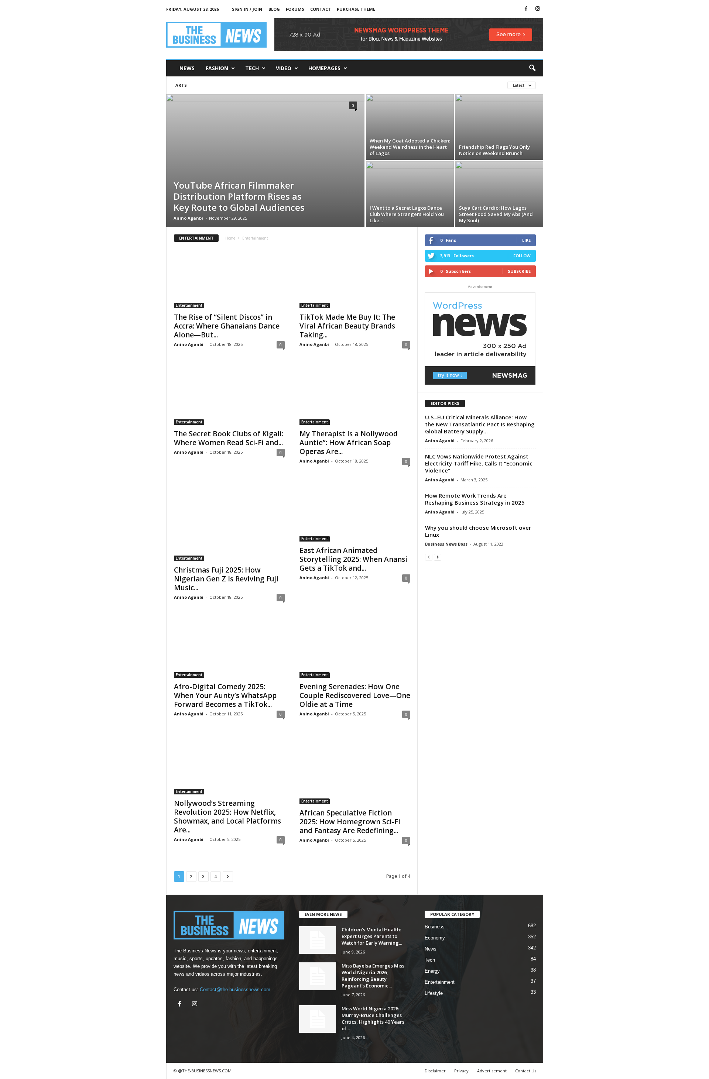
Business (435, 926)
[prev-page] (428, 557)
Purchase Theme (356, 9)
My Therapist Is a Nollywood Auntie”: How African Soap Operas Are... (348, 442)
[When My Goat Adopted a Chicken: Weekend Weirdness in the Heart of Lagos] (410, 125)
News (187, 68)
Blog (274, 9)
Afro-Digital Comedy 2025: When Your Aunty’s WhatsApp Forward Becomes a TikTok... (225, 695)
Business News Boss (446, 544)
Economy (435, 938)
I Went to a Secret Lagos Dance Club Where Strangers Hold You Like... (407, 214)
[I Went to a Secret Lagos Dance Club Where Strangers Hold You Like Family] (410, 194)
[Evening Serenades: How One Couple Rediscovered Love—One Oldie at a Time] (354, 648)
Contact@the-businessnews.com (235, 989)
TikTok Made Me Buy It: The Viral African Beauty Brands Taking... (347, 326)
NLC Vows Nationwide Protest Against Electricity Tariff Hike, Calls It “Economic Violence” (478, 463)
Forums (295, 9)
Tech (252, 68)
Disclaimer (435, 1070)
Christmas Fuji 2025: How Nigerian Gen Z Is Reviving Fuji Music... (226, 578)
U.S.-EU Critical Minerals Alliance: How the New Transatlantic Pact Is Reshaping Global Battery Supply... (480, 424)
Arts (181, 85)
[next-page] (437, 557)
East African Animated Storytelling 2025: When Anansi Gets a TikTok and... (353, 559)
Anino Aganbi (188, 218)
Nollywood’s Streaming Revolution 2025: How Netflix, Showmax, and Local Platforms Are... (227, 816)
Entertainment (189, 305)
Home (230, 238)
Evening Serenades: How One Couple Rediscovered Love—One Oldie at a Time (354, 695)
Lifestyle (434, 993)
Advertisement (492, 1070)
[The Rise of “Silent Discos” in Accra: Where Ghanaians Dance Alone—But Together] (229, 278)
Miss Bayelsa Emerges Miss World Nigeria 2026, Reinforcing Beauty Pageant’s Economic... (373, 975)
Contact (320, 9)
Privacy (461, 1070)
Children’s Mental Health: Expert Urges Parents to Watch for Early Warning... (372, 936)
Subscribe (519, 271)
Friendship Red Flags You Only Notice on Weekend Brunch (494, 150)
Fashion (217, 68)
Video (283, 68)
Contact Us (525, 1070)
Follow (522, 255)
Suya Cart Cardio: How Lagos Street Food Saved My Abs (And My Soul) (496, 214)
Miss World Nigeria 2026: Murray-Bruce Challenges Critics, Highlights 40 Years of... (373, 1018)
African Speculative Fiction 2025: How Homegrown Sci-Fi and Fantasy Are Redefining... (349, 821)
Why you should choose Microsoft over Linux (478, 531)
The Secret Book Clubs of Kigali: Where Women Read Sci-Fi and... (228, 438)
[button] (532, 68)
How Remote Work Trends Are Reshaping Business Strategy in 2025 (475, 499)
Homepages (324, 68)
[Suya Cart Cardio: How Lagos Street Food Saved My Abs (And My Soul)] (499, 196)
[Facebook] (526, 9)
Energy (432, 971)
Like (526, 240)
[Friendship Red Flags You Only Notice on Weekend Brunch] (499, 125)
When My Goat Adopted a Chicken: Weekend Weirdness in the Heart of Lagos (410, 147)
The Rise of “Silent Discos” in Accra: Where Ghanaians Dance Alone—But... (227, 326)
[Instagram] (537, 9)
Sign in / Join (247, 9)
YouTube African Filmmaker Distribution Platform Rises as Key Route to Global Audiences (239, 196)
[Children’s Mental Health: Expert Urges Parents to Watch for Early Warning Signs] (317, 940)
